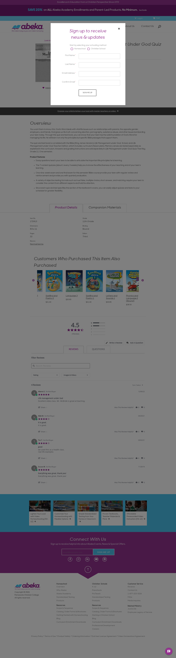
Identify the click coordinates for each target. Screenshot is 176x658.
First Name (70, 55)
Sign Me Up (87, 93)
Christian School (97, 49)
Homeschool (80, 49)
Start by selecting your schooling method (88, 45)
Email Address (68, 73)
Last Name (70, 64)
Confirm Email (68, 82)
